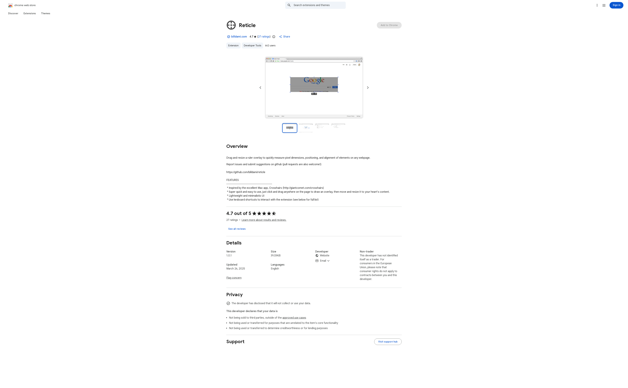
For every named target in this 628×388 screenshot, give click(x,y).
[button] (604, 5)
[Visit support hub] (388, 342)
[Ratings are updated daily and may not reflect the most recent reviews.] (273, 36)
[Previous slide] (260, 87)
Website (324, 255)
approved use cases (294, 317)
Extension (233, 45)
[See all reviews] (237, 229)
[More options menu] (597, 5)
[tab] (13, 13)
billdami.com (239, 36)
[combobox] (320, 5)
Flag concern (234, 277)
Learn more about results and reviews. (264, 220)
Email (323, 260)
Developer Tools (252, 45)
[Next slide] (368, 87)
